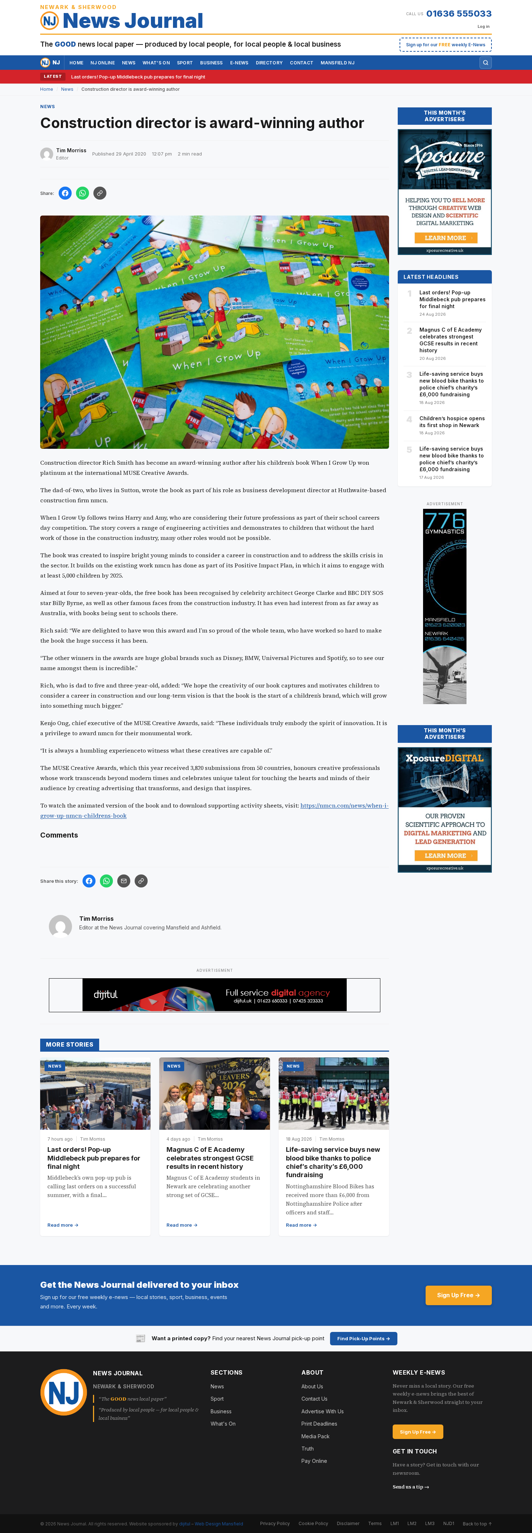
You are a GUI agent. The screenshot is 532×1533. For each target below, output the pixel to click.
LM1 (394, 1523)
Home (76, 62)
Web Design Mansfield (219, 1523)
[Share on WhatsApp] (82, 193)
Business (211, 62)
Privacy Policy (275, 1523)
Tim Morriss (96, 918)
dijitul (184, 1523)
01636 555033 (459, 13)
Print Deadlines (319, 1424)
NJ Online (102, 62)
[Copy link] (99, 193)
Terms (375, 1523)
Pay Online (314, 1461)
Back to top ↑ (477, 1523)
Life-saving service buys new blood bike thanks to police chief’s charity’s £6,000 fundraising (451, 384)
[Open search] (486, 62)
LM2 (412, 1523)
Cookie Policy (313, 1523)
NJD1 (448, 1523)
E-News (239, 62)
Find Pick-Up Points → (363, 1338)
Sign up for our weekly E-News (445, 44)
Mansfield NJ (337, 62)
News (128, 62)
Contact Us (314, 1399)
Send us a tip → (411, 1486)
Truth (307, 1448)
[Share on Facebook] (65, 193)
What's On (223, 1424)
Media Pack (315, 1436)
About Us (312, 1386)
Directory (269, 62)
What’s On (156, 62)
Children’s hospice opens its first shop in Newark (452, 421)
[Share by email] (123, 880)
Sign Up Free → (458, 1295)
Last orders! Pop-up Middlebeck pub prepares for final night (138, 77)
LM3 (430, 1523)
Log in (484, 26)
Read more (60, 1225)
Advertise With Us (322, 1411)
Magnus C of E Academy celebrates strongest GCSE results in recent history (210, 1158)
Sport (185, 62)
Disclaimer (348, 1523)
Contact (301, 62)
